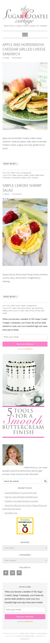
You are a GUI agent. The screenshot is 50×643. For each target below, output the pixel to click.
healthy (5, 311)
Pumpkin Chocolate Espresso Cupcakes (21, 501)
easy (33, 308)
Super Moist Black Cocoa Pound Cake (21, 492)
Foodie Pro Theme (27, 633)
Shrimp (31, 311)
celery (14, 308)
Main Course (15, 173)
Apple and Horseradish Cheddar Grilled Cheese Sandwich (24, 49)
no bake (21, 311)
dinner (28, 308)
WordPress (25, 639)
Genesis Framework (25, 636)
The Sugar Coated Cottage (25, 14)
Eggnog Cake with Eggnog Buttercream (21, 497)
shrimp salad (39, 311)
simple (4, 313)
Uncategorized (26, 173)
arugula (19, 175)
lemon (10, 311)
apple (14, 175)
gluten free (39, 308)
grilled (32, 175)
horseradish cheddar (19, 178)
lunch (29, 178)
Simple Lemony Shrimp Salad (22, 188)
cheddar (26, 175)
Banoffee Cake (11, 513)
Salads (23, 306)
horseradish (6, 178)
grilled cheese (39, 175)
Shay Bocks (42, 633)
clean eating (21, 308)
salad (26, 311)
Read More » (11, 163)
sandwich (35, 178)
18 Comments (17, 58)
